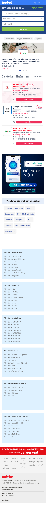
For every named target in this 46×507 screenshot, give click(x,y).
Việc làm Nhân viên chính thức (14, 387)
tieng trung (19, 220)
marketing (30, 208)
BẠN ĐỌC (40, 462)
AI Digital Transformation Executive (22, 108)
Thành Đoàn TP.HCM (8, 496)
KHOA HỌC (31, 462)
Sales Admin (9, 214)
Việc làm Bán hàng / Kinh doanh (15, 259)
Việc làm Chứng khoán (11, 276)
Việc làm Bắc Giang (10, 306)
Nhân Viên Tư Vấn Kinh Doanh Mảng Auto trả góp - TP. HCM (23, 129)
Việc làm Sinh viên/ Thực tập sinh (15, 355)
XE (14, 465)
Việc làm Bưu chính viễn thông (14, 273)
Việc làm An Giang (10, 295)
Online (30, 220)
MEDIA (6, 459)
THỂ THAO (32, 459)
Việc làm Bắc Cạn (10, 303)
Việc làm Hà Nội (9, 289)
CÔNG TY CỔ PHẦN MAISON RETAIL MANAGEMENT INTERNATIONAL (24, 111)
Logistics (8, 225)
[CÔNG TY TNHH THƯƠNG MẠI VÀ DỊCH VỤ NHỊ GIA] (7, 87)
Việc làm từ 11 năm (10, 437)
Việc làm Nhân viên (10, 360)
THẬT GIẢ (40, 465)
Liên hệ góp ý (6, 500)
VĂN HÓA (23, 464)
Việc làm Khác (9, 396)
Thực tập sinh (10, 231)
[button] (39, 3)
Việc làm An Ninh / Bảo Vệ (13, 256)
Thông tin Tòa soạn (7, 493)
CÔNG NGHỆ (14, 462)
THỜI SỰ (6, 462)
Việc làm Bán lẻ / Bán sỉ (12, 262)
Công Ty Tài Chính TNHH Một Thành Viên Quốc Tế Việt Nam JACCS (26, 133)
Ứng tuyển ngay (29, 99)
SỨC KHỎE (31, 465)
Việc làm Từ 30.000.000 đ (12, 338)
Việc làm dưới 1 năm (11, 426)
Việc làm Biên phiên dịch (12, 270)
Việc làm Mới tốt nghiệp (12, 357)
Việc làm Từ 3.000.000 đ (12, 322)
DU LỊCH (14, 468)
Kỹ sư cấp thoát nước (25, 214)
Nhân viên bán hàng (22, 225)
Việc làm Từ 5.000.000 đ (12, 325)
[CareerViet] (29, 452)
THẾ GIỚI (5, 465)
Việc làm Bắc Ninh (10, 308)
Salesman (8, 220)
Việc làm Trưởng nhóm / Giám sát (15, 363)
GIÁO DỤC (40, 459)
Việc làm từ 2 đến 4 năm (12, 428)
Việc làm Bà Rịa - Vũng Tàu (13, 297)
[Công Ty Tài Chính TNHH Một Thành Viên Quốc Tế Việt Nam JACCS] (7, 131)
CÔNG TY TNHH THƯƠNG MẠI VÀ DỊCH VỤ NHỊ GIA (26, 89)
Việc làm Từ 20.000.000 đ (12, 336)
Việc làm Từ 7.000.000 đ (12, 327)
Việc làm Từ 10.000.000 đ (12, 330)
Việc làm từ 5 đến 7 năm (12, 431)
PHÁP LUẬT (5, 468)
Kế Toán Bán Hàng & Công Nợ (19, 85)
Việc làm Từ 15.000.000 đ (12, 333)
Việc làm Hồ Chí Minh (11, 292)
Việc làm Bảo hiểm (10, 265)
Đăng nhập (40, 8)
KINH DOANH (14, 459)
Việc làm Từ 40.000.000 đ (12, 341)
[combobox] (23, 13)
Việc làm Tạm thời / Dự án (13, 390)
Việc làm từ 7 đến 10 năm (12, 434)
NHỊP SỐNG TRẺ (23, 460)
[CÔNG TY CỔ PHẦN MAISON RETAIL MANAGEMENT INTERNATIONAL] (7, 110)
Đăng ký (33, 8)
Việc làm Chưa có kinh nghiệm (14, 423)
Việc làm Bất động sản (11, 267)
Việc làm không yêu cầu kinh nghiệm (16, 420)
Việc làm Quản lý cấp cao (12, 368)
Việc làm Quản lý (9, 366)
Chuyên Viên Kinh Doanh (14, 208)
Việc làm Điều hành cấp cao (13, 371)
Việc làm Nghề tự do (11, 393)
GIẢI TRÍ (23, 467)
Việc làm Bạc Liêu (10, 300)
